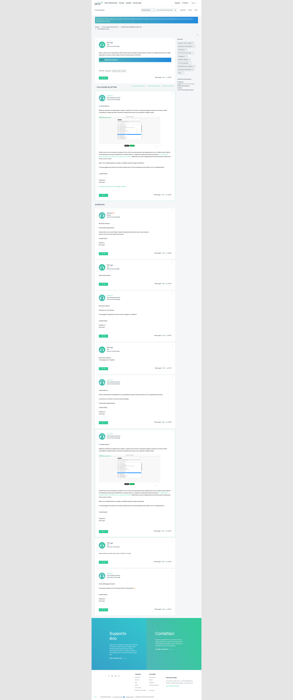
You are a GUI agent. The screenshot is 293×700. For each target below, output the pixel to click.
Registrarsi (183, 10)
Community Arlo (100, 10)
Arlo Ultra (137, 677)
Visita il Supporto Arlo (115, 658)
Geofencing (181, 49)
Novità (150, 680)
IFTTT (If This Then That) (184, 53)
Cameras (121, 3)
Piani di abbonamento (111, 3)
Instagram (119, 676)
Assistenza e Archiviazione (185, 46)
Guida (195, 10)
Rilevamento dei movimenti (185, 66)
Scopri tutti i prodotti (140, 690)
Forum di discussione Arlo (110, 27)
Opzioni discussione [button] (197, 35)
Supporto (177, 3)
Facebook (109, 676)
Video (179, 73)
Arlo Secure (152, 677)
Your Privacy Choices (117, 697)
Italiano (97, 27)
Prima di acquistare (183, 63)
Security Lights (137, 3)
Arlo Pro (137, 680)
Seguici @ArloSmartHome (172, 686)
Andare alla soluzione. (111, 60)
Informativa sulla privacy (105, 696)
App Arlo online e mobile (119, 71)
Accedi (190, 10)
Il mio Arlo (185, 3)
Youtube (115, 676)
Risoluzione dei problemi (185, 69)
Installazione (181, 56)
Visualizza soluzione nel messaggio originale (112, 186)
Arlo (136, 682)
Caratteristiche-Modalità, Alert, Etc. (131, 27)
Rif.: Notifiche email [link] (103, 29)
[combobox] (166, 10)
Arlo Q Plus (138, 687)
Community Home (154, 685)
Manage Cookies (130, 697)
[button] (173, 40)
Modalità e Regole (183, 59)
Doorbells (128, 3)
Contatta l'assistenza (161, 649)
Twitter (112, 676)
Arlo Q (136, 685)
